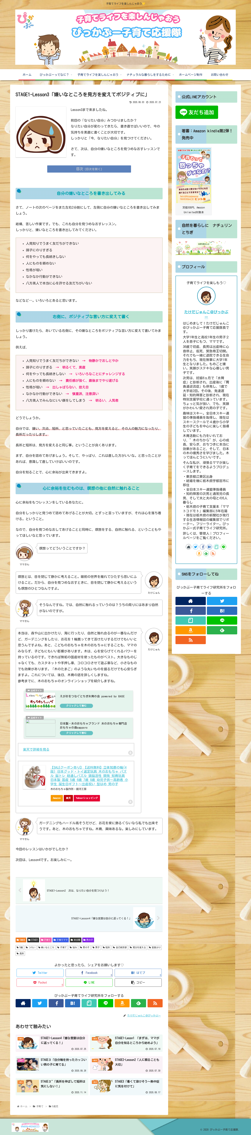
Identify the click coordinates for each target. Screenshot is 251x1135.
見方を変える (139, 947)
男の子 (89, 940)
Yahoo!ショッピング (87, 798)
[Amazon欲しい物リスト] (122, 1003)
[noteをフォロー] (89, 1003)
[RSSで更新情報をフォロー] (155, 1003)
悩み (75, 947)
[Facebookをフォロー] (56, 1003)
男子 (97, 947)
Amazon (57, 798)
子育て (47, 940)
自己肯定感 (121, 947)
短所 (107, 947)
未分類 (77, 940)
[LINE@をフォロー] (105, 1003)
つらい (32, 947)
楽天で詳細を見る (36, 749)
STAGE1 (34, 940)
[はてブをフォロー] (72, 1003)
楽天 (68, 798)
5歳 (21, 947)
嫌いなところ (47, 947)
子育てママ (62, 940)
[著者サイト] (23, 1003)
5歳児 (22, 940)
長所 (21, 953)
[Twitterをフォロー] (39, 1003)
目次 (79, 169)
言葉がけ (156, 947)
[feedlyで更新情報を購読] (138, 1003)
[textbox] (89, 263)
